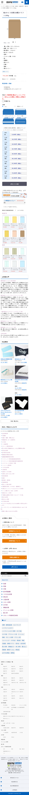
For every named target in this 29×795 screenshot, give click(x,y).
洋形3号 (21, 691)
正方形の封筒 (5, 501)
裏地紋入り (11, 646)
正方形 (5, 605)
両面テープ (20, 106)
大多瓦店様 (3, 333)
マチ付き (13, 640)
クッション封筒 (8, 610)
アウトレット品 (12, 634)
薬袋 (3, 478)
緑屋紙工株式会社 (17, 772)
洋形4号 (5, 695)
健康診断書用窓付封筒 (8, 456)
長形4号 (5, 680)
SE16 (12, 737)
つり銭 (8, 415)
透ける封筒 (5, 497)
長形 (4, 586)
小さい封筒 (7, 602)
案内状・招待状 (6, 480)
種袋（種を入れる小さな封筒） (10, 511)
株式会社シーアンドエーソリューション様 (12, 295)
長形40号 (5, 682)
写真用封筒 (5, 482)
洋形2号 (5, 691)
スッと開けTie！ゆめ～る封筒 (10, 490)
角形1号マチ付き (7, 716)
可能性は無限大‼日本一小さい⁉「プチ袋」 (13, 495)
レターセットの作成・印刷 (9, 463)
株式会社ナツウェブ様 (6, 379)
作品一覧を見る (14, 421)
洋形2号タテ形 (14, 682)
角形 (3, 245)
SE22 (4, 737)
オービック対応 (23, 705)
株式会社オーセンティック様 (8, 321)
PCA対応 (5, 705)
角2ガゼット (22, 716)
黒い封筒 (4, 646)
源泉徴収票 (22, 707)
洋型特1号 (22, 689)
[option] (14, 28)
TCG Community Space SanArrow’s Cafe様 (6, 412)
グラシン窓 (17, 637)
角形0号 (5, 666)
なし (6, 106)
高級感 (4, 649)
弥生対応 (13, 705)
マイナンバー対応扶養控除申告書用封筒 (12, 461)
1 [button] (13, 42)
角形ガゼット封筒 (6, 492)
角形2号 (4, 213)
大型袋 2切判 (6, 727)
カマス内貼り (4, 383)
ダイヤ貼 (19, 631)
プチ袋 (21, 732)
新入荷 (5, 613)
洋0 (4, 748)
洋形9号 (13, 698)
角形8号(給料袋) (15, 673)
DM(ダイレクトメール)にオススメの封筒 (12, 488)
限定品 (17, 649)
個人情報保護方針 (14, 785)
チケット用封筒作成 (7, 446)
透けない (24, 646)
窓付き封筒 (5, 450)
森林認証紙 (9, 625)
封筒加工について (14, 531)
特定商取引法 (14, 781)
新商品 (12, 653)
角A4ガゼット (6, 718)
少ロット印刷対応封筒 (6, 746)
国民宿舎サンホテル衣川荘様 (8, 280)
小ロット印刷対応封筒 (10, 615)
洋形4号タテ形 (23, 682)
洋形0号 (5, 689)
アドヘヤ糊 (20, 116)
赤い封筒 (18, 646)
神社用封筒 (5, 475)
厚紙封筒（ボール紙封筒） (9, 439)
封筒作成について (14, 541)
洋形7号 (5, 698)
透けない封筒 (5, 499)
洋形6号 (21, 695)
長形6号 (13, 680)
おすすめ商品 (5, 653)
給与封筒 (23, 643)
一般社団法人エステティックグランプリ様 (12, 311)
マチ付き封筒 (5, 467)
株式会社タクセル (14, 777)
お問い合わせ (14, 566)
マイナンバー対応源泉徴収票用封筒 (11, 459)
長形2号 (13, 677)
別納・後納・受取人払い (8, 437)
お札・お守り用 (6, 723)
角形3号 (21, 668)
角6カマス (22, 698)
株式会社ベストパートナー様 (8, 327)
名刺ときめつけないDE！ (8, 473)
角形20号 (5, 668)
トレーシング (5, 640)
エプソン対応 (6, 707)
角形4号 (5, 671)
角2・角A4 (22, 748)
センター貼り (4, 362)
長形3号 (21, 677)
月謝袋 (4, 435)
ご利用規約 (14, 790)
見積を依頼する (14, 557)
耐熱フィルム (10, 649)
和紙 (23, 640)
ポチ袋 (4, 442)
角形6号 (21, 671)
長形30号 (22, 680)
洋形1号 (13, 689)
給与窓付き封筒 (6, 452)
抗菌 (3, 625)
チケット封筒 (9, 637)
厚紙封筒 (6, 607)
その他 (12, 723)
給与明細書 (7, 591)
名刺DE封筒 (14, 732)
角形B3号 (22, 727)
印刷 (3, 95)
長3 (12, 748)
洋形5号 (13, 695)
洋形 (4, 589)
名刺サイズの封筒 (6, 471)
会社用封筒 (5, 433)
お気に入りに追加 (14, 184)
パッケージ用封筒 (6, 465)
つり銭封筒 (5, 444)
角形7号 (5, 673)
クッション (21, 634)
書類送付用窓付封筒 (7, 454)
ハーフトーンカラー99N (8, 631)
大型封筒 (4, 469)
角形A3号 (13, 727)
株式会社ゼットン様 (20, 359)
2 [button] (15, 42)
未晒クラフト (6, 71)
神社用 (5, 597)
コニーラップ (17, 625)
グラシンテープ (9, 116)
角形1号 (13, 666)
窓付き (17, 643)
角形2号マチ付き (15, 716)
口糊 (3, 104)
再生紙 (19, 640)
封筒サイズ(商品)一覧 (7, 661)
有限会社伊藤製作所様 (6, 359)
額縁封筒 (5, 700)
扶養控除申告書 (6, 711)
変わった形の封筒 (6, 484)
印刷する (7, 101)
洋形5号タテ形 (6, 684)
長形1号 (5, 677)
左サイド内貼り (19, 413)
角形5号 (13, 671)
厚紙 (3, 637)
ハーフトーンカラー (7, 628)
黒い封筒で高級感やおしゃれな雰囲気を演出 (13, 448)
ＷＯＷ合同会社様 (19, 410)
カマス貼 (4, 634)
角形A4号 (13, 668)
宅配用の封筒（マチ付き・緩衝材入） (12, 486)
